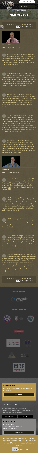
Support (19, 395)
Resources (9, 416)
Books (25, 416)
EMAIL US (19, 433)
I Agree (14, 449)
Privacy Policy (23, 449)
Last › (22, 24)
